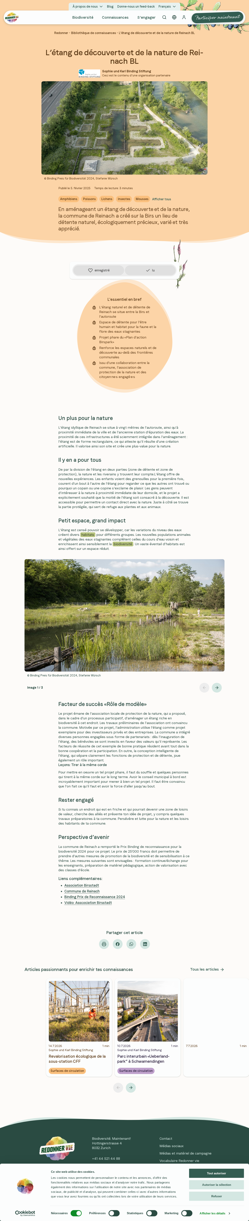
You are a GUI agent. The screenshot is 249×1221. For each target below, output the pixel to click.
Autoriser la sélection (216, 1184)
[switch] (114, 1213)
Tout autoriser (216, 1173)
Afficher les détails (212, 1213)
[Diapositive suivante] (217, 688)
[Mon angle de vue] (174, 17)
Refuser (216, 1196)
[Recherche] (164, 17)
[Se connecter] (184, 17)
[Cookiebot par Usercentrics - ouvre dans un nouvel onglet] (25, 1213)
